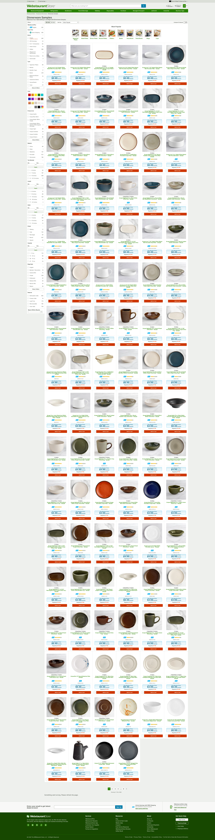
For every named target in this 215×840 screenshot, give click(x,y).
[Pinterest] (45, 825)
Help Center (31, 1)
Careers (149, 823)
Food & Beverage (83, 10)
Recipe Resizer (89, 827)
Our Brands (150, 821)
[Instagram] (28, 825)
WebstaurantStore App (91, 823)
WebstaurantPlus (90, 819)
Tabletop (97, 10)
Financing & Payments (153, 825)
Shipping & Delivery (182, 828)
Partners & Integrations (91, 829)
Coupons (118, 825)
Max (38, 163)
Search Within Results (34, 310)
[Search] (41, 312)
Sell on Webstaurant (152, 829)
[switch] (185, 22)
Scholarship (150, 827)
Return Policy (150, 831)
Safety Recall (119, 831)
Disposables (110, 10)
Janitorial (154, 10)
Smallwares (68, 10)
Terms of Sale (128, 837)
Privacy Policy (138, 837)
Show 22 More (36, 88)
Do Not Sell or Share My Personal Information (175, 837)
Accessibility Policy (157, 837)
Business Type (180, 10)
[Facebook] (37, 825)
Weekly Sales (119, 823)
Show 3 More (35, 289)
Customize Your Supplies (92, 825)
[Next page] (126, 789)
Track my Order (182, 823)
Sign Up (118, 807)
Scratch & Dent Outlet (122, 821)
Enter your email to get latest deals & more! (38, 807)
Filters (29, 22)
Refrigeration (54, 10)
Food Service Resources (122, 827)
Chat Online (180, 826)
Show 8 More (35, 140)
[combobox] (105, 6)
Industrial (166, 10)
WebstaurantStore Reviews (123, 829)
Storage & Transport (138, 10)
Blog (117, 819)
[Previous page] (106, 789)
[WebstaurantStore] (48, 816)
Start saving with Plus (141, 808)
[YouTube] (32, 825)
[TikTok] (41, 825)
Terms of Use (146, 837)
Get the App (42, 1)
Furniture (123, 10)
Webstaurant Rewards (91, 821)
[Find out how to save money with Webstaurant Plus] (53, 72)
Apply (35, 167)
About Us (149, 819)
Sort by (59, 22)
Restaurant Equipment (37, 10)
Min (28, 163)
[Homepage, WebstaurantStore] (41, 6)
